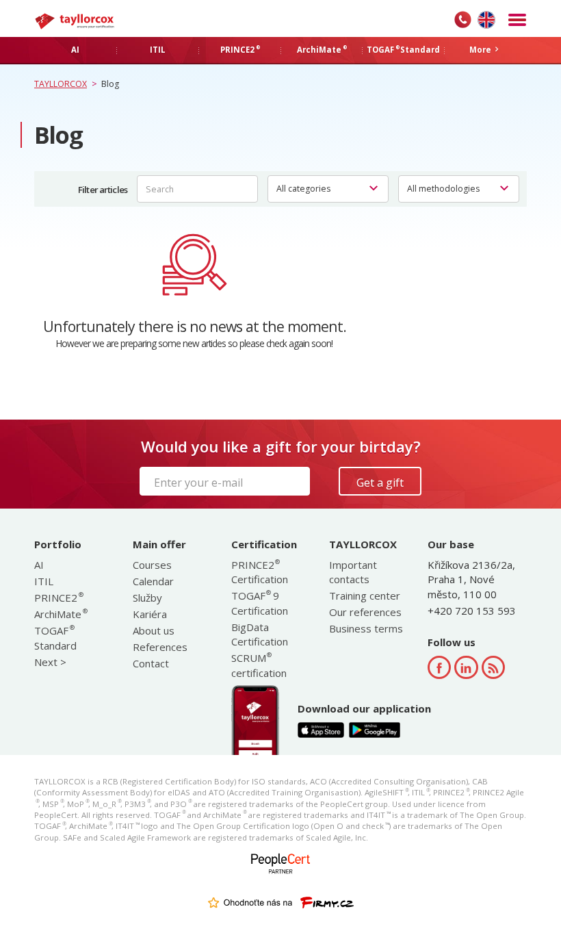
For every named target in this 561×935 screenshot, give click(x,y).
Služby (147, 597)
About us (153, 630)
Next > (50, 662)
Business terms (366, 628)
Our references (365, 612)
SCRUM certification (259, 665)
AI (39, 565)
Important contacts (353, 572)
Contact (151, 663)
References (160, 647)
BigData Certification (259, 634)
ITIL (43, 581)
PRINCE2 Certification (259, 572)
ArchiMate (60, 614)
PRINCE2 (58, 597)
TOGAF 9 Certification (259, 603)
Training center (364, 595)
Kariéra (150, 614)
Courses (152, 565)
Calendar (153, 581)
